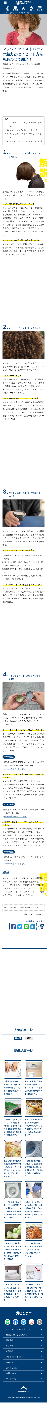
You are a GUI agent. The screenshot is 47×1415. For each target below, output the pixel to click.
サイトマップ (11, 1379)
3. (8, 134)
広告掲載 (9, 1346)
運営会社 (9, 1340)
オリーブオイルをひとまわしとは (19, 1329)
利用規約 (9, 1351)
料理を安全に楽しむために (16, 1335)
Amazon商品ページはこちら (15, 769)
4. (8, 141)
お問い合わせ (11, 1373)
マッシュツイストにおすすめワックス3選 (26, 141)
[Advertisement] (23, 974)
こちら (35, 907)
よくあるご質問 (12, 1368)
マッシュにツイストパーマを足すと (24, 130)
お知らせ (9, 1362)
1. (8, 123)
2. (8, 130)
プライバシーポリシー (15, 1357)
